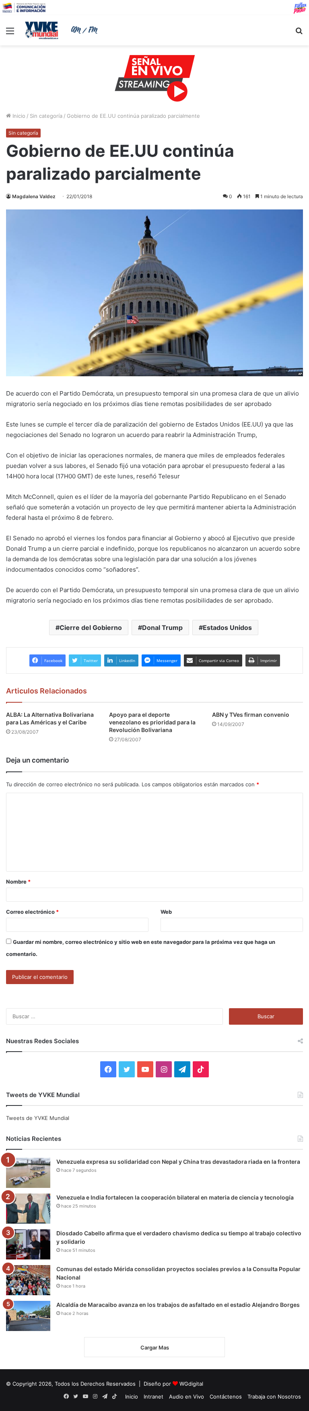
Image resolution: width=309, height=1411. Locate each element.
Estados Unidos (227, 627)
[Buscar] (299, 34)
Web (166, 912)
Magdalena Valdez (34, 196)
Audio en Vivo (186, 1396)
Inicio (18, 116)
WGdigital (191, 1383)
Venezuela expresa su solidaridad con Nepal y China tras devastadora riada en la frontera (178, 1161)
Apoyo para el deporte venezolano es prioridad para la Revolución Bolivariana (152, 722)
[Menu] (10, 34)
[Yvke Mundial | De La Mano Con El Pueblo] (63, 30)
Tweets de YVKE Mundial (37, 1118)
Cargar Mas (154, 1347)
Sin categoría (46, 116)
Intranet (153, 1396)
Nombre (18, 881)
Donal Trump (162, 627)
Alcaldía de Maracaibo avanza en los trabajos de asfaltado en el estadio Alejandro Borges (178, 1304)
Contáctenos (226, 1396)
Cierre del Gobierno (91, 627)
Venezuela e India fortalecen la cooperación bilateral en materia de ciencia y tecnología (175, 1197)
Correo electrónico (32, 912)
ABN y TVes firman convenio (250, 714)
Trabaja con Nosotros (274, 1396)
